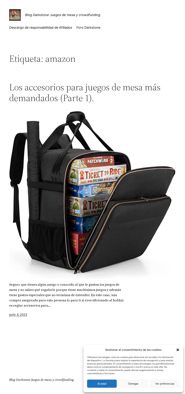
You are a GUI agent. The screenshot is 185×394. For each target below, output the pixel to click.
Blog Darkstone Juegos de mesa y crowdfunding (62, 15)
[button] (178, 350)
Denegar (133, 383)
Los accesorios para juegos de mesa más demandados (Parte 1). (85, 92)
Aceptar (102, 383)
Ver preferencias (165, 383)
